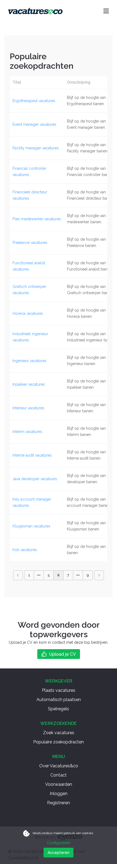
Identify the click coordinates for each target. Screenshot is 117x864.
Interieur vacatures (28, 408)
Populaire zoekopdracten (58, 741)
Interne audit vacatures (32, 455)
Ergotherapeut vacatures (34, 101)
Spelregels (58, 708)
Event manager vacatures (34, 124)
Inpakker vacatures (29, 384)
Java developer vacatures (35, 479)
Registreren (58, 802)
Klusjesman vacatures (31, 526)
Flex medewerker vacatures (37, 219)
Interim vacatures (27, 431)
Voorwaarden (58, 784)
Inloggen (58, 793)
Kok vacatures (25, 550)
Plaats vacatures (58, 690)
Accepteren (58, 852)
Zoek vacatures (58, 732)
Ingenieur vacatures (30, 361)
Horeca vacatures (28, 313)
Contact (58, 775)
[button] (18, 575)
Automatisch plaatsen (58, 699)
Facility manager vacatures (36, 148)
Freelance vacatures (30, 242)
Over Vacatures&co (58, 765)
